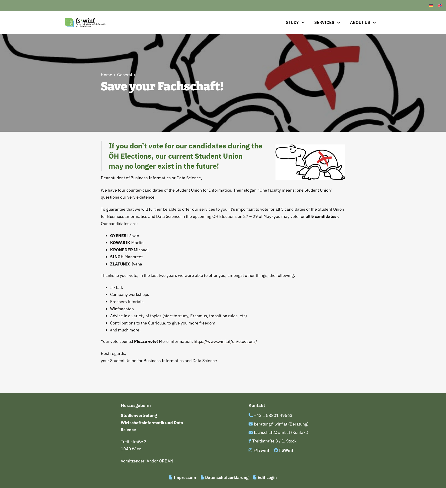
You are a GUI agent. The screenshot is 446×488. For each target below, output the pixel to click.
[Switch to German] (430, 5)
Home (106, 74)
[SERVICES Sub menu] (339, 22)
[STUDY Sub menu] (303, 22)
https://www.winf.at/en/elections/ (225, 341)
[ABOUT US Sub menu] (374, 22)
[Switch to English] (439, 5)
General (124, 74)
